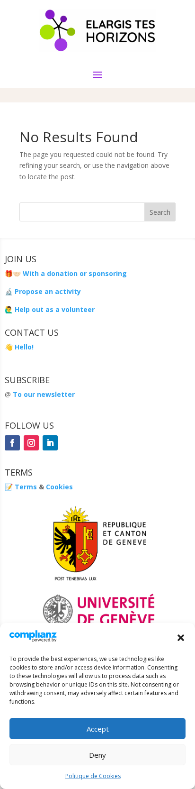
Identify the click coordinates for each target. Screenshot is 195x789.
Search (160, 212)
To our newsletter (44, 394)
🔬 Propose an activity (43, 291)
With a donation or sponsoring (74, 273)
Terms (26, 486)
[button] (181, 637)
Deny (97, 755)
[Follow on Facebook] (12, 442)
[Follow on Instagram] (31, 442)
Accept (98, 729)
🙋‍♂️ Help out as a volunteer (50, 309)
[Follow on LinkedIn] (50, 442)
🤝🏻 (17, 273)
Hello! (24, 346)
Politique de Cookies (93, 776)
